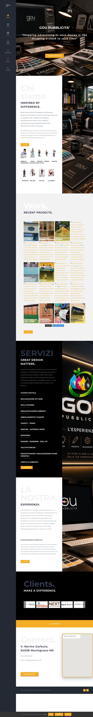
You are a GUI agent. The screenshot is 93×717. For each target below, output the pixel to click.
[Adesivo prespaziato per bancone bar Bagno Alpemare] (31, 272)
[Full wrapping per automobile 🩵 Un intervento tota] (46, 252)
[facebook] (84, 690)
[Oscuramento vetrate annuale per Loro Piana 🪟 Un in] (31, 313)
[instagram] (87, 690)
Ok (51, 714)
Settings (44, 714)
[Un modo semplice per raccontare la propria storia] (77, 231)
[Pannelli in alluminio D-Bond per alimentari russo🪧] (31, 293)
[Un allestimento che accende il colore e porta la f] (62, 231)
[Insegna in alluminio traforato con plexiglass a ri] (77, 313)
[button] (25, 605)
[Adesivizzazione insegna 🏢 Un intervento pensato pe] (46, 293)
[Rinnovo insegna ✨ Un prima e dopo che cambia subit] (62, 272)
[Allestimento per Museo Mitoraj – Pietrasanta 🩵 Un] (77, 252)
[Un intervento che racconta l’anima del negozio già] (46, 231)
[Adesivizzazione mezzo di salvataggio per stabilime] (77, 293)
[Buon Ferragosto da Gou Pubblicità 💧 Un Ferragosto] (31, 252)
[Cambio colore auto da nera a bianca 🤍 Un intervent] (62, 313)
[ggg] (8, 5)
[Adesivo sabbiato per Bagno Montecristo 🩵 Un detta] (62, 252)
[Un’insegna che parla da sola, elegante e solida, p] (31, 231)
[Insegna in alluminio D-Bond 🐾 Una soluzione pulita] (46, 272)
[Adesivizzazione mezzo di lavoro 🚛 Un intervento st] (62, 293)
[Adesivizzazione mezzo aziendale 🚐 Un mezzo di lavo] (77, 272)
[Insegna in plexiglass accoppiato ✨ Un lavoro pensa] (46, 313)
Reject (67, 714)
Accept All (59, 714)
